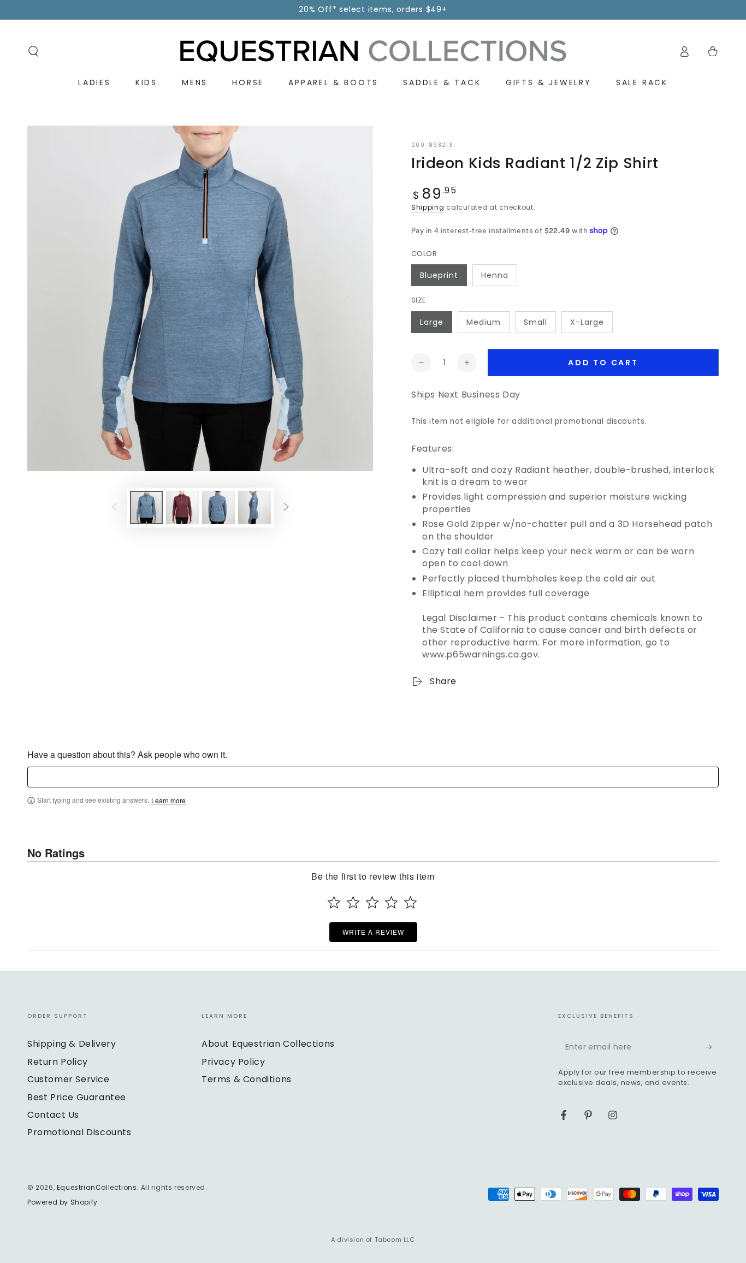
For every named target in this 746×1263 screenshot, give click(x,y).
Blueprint (439, 275)
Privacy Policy (233, 1062)
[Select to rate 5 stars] (410, 902)
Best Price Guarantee (76, 1097)
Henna (494, 275)
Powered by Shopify (62, 1202)
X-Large (587, 322)
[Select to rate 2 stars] (353, 902)
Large (431, 322)
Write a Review (373, 931)
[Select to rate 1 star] (333, 902)
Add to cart (603, 362)
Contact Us (53, 1114)
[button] (33, 51)
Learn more (168, 800)
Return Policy (57, 1062)
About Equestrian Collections (268, 1043)
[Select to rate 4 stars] (391, 902)
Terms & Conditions (247, 1079)
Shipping (428, 207)
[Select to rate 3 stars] (372, 902)
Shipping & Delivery (71, 1043)
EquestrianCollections (97, 1187)
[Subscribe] (712, 1047)
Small (535, 322)
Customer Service (68, 1079)
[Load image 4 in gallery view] (254, 507)
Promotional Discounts (79, 1132)
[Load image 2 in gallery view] (182, 507)
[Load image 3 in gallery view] (218, 507)
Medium (483, 322)
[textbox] (373, 777)
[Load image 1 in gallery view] (146, 507)
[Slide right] (286, 507)
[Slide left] (115, 507)
